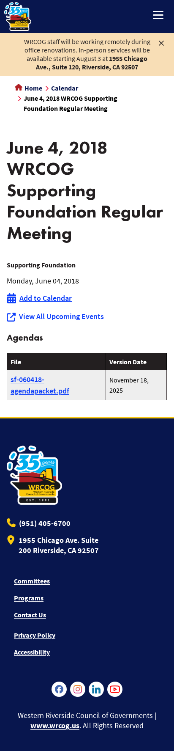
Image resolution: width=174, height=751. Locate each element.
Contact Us (30, 615)
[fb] (59, 689)
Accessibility (32, 652)
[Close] (161, 42)
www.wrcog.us (54, 725)
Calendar (64, 88)
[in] (96, 689)
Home (32, 88)
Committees (32, 581)
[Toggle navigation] (158, 16)
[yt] (114, 689)
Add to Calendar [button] (45, 298)
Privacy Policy (34, 635)
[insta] (77, 689)
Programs (29, 598)
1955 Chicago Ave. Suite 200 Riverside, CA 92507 (59, 545)
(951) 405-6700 (45, 523)
